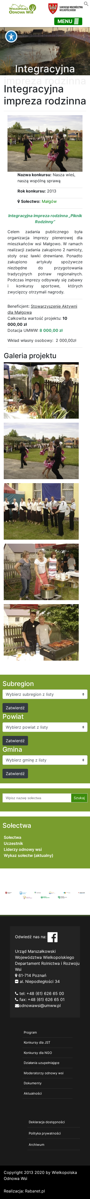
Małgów (49, 201)
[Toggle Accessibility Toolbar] (11, 36)
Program (30, 1032)
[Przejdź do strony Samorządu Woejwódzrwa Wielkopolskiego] (8, 892)
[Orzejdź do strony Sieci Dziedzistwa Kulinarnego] (23, 892)
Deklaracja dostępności (47, 1122)
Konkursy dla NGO (38, 1053)
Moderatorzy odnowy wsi (44, 1073)
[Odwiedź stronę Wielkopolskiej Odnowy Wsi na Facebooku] (53, 936)
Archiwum (36, 1145)
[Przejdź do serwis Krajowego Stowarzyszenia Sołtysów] (63, 896)
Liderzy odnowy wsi (23, 849)
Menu (66, 21)
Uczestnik (13, 843)
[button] (86, 3)
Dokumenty (33, 1083)
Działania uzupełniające (42, 1063)
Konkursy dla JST (37, 1042)
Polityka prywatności (45, 1133)
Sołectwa (12, 837)
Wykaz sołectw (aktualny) (28, 855)
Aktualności (33, 1093)
